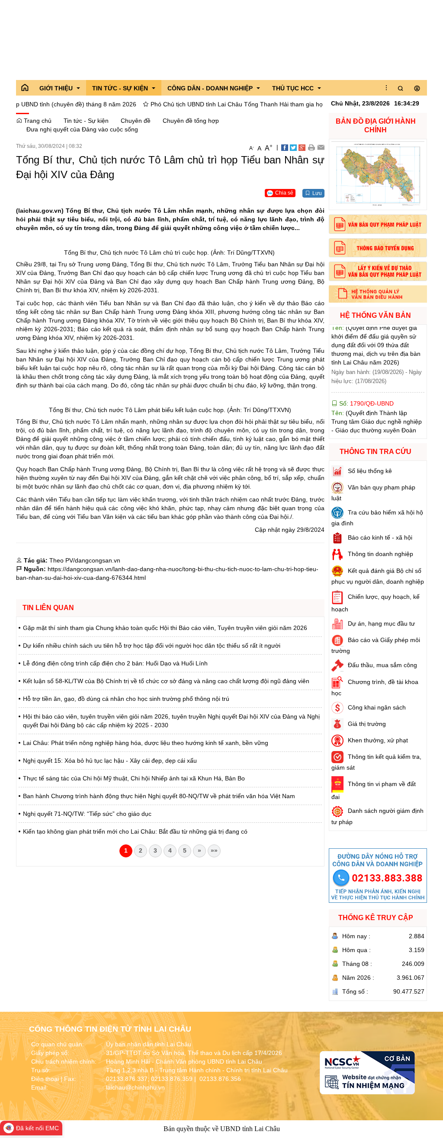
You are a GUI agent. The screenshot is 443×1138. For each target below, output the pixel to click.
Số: (365, 380)
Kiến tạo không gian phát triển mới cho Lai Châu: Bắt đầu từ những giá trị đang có (135, 831)
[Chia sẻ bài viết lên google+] (302, 147)
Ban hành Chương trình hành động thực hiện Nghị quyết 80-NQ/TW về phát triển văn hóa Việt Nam (159, 796)
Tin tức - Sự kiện (86, 120)
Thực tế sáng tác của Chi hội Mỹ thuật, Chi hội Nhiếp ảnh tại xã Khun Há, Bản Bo (134, 778)
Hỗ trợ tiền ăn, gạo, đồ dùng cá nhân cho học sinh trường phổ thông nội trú (126, 698)
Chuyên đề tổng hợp (191, 120)
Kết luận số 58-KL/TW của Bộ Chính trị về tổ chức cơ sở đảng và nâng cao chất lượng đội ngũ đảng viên (166, 681)
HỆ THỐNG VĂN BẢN (375, 315)
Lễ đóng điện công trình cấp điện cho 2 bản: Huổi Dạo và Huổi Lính (115, 663)
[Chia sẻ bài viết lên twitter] (293, 147)
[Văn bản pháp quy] (378, 224)
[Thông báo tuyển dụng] (378, 248)
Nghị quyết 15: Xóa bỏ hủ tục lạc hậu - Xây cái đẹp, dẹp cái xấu (110, 760)
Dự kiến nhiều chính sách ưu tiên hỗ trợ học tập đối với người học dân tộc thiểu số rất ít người (151, 645)
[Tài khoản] (417, 88)
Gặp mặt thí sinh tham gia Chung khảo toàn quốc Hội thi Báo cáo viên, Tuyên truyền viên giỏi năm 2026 (165, 627)
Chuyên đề (136, 120)
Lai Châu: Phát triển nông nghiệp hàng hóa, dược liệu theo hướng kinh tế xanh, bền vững (145, 742)
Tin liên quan (48, 607)
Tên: (377, 424)
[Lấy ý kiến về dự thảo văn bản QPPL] (378, 271)
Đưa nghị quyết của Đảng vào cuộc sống (82, 129)
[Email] (320, 147)
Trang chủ (36, 120)
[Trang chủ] (24, 88)
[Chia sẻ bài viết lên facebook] (284, 147)
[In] (311, 147)
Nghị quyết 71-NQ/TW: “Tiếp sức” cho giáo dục (87, 813)
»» (214, 850)
